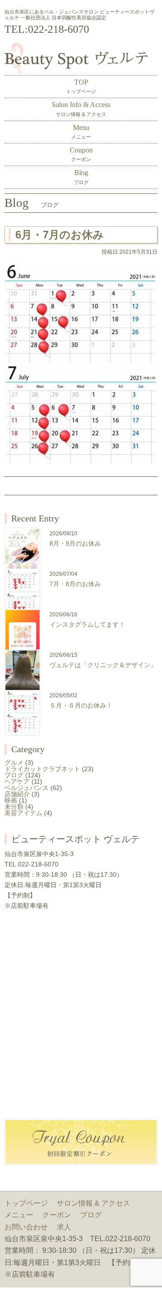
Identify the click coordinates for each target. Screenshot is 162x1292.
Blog (81, 176)
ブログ (13, 775)
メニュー (18, 1215)
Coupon (81, 154)
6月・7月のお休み (59, 235)
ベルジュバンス (26, 787)
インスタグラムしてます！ (87, 624)
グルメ (13, 762)
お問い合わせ (26, 1227)
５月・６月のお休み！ (81, 705)
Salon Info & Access (81, 109)
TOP (81, 86)
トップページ (26, 1203)
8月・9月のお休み (75, 543)
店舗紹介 (17, 794)
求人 (64, 1227)
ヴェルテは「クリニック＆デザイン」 (103, 664)
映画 (10, 800)
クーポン (56, 1215)
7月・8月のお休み (75, 584)
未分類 (13, 806)
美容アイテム (23, 812)
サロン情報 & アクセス (93, 1203)
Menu (81, 131)
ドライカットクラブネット (42, 768)
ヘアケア (17, 781)
